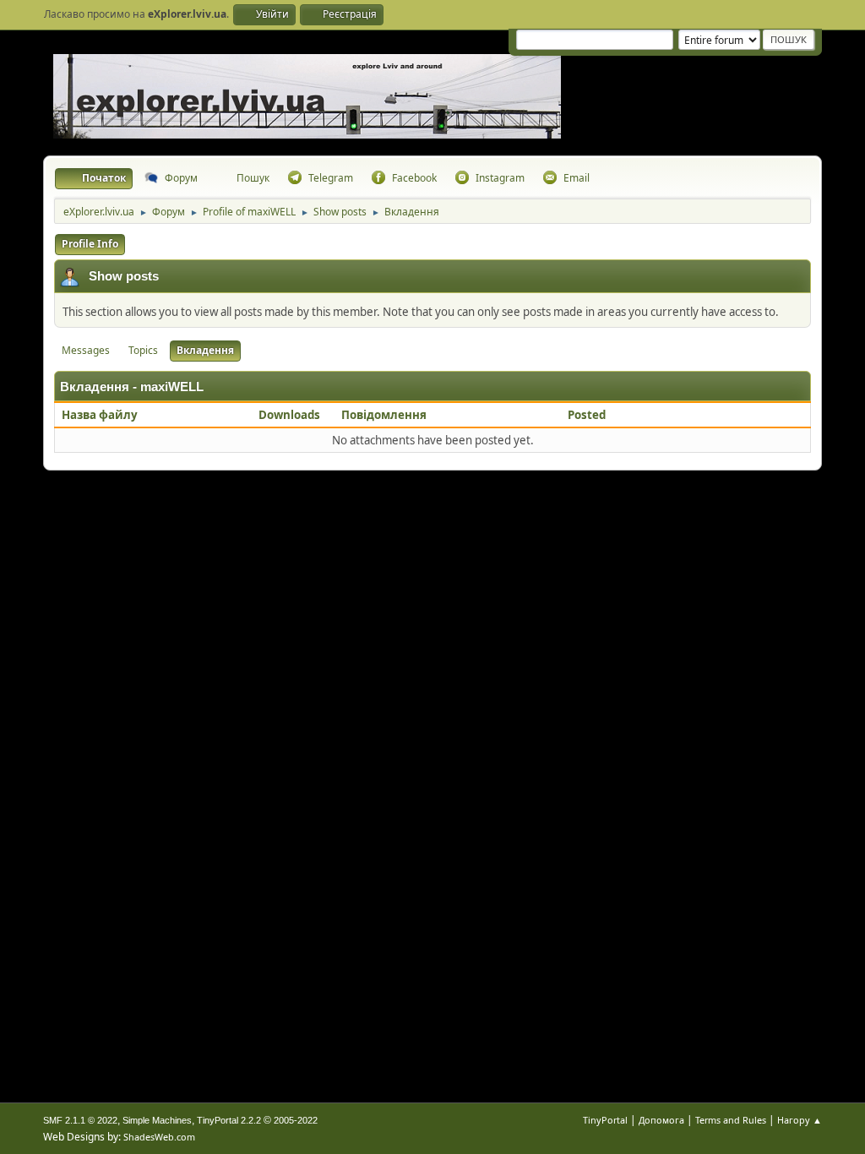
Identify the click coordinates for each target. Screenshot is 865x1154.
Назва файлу (101, 414)
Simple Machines (157, 1120)
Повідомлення (384, 414)
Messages (86, 350)
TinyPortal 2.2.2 (229, 1120)
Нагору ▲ (799, 1119)
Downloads (289, 414)
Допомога (661, 1119)
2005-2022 (296, 1120)
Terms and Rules (730, 1119)
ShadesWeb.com (159, 1136)
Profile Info (90, 244)
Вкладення (205, 350)
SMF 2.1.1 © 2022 (80, 1120)
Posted (587, 414)
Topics (143, 350)
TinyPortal (605, 1119)
